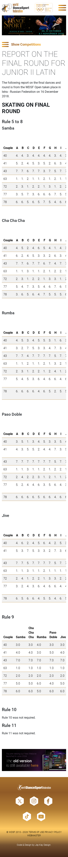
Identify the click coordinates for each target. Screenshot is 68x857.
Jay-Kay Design (43, 844)
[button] (34, 44)
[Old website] (34, 760)
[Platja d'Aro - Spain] (34, 25)
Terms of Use (36, 831)
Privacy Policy (53, 831)
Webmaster (34, 835)
